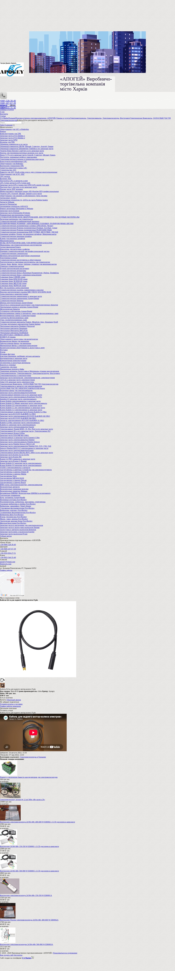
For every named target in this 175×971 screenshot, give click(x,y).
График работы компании (10, 706)
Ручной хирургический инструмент (14, 268)
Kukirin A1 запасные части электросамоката (18, 425)
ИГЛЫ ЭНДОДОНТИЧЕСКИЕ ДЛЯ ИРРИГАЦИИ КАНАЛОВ (26, 243)
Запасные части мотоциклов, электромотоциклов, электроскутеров (27, 378)
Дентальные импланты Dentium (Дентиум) (17, 326)
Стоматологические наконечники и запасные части (21, 296)
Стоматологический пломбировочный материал (19, 221)
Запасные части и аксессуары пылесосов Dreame (20, 527)
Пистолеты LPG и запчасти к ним (14, 181)
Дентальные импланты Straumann (13, 328)
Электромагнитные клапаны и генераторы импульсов (22, 159)
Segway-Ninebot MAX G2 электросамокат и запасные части (24, 448)
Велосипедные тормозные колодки (14, 489)
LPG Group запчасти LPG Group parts (15, 183)
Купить (3, 700)
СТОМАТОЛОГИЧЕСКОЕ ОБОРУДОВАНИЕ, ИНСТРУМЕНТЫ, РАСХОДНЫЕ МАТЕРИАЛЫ (39, 217)
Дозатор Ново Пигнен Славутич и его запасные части (22, 151)
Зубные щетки (6, 536)
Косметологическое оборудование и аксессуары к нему (22, 348)
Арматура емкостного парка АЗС (13, 168)
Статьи (3, 116)
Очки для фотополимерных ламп (13, 320)
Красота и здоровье (8, 365)
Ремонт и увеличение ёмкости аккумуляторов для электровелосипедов (29, 777)
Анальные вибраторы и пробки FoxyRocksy (18, 504)
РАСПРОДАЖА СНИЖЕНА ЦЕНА (14, 335)
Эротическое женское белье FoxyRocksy (16, 521)
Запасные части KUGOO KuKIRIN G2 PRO (18, 414)
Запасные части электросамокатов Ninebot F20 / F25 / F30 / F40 (25, 446)
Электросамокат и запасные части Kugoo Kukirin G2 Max (23, 412)
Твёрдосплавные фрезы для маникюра (15, 343)
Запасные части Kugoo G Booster (13, 461)
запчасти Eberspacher (8, 204)
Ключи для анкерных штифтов (12, 238)
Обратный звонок (13, 700)
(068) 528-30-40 (8, 100)
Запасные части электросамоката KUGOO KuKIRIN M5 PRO (25, 416)
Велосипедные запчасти (10, 487)
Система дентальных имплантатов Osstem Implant (20, 324)
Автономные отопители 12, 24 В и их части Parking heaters (24, 200)
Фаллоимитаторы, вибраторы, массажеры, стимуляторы (22, 502)
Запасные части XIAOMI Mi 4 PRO (14, 435)
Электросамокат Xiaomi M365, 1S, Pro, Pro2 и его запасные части (26, 429)
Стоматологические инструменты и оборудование (20, 260)
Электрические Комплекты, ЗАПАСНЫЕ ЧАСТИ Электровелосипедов (29, 384)
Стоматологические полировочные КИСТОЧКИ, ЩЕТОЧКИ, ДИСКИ (29, 232)
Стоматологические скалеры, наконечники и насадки (22, 290)
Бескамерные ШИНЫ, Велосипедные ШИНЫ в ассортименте (25, 493)
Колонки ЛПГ (5, 179)
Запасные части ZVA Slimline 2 (12, 138)
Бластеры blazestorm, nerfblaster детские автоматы (20, 356)
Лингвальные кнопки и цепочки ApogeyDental (19, 307)
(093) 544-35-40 (8, 107)
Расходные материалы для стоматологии (16, 219)
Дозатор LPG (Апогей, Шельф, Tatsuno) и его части (21, 194)
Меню (12, 105)
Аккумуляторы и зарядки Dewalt (13, 480)
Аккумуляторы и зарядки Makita (13, 474)
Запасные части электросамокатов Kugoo (17, 450)
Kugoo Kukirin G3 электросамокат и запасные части (21, 410)
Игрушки (4, 350)
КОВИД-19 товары (8, 337)
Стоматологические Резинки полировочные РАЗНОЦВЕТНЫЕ (26, 230)
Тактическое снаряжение (10, 495)
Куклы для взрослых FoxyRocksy (13, 517)
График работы (6, 570)
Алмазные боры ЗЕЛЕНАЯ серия (13, 281)
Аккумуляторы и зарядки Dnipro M (14, 472)
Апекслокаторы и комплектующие (14, 294)
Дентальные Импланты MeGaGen (14, 331)
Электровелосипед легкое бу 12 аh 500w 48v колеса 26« (22, 800)
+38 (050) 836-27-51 (8, 553)
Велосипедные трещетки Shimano (13, 491)
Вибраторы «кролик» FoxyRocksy (14, 510)
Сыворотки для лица (8, 367)
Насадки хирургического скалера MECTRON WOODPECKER (25, 292)
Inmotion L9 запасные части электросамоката (18, 399)
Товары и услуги (7, 110)
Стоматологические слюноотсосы (14, 253)
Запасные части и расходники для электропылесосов (21, 525)
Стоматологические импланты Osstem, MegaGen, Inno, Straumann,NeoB (29, 322)
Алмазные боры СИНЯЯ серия (12, 277)
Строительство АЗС (8, 170)
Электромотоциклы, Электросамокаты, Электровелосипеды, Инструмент (30, 373)
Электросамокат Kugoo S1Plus (12, 433)
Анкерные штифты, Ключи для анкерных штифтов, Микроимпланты (28, 234)
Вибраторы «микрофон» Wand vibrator (15, 506)
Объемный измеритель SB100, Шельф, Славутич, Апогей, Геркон (26, 146)
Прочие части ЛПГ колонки (11, 189)
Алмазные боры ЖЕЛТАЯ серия (13, 283)
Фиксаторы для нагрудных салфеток (15, 249)
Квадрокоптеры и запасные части (13, 358)
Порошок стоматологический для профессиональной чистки (24, 251)
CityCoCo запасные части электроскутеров (17, 380)
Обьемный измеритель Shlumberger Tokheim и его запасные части (26, 149)
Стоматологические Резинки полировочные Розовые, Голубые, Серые (28, 228)
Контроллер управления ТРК (12, 166)
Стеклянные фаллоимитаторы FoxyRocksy (17, 508)
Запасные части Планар (9, 211)
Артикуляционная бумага (10, 247)
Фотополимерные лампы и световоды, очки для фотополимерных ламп (29, 313)
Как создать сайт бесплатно (11, 955)
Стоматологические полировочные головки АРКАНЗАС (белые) (26, 226)
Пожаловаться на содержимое (65, 953)
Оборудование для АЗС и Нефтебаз (14, 129)
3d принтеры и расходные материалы (15, 363)
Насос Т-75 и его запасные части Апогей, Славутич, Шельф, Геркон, (28, 155)
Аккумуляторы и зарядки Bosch (13, 483)
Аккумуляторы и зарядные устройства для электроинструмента (26, 470)
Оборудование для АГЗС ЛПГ (12, 174)
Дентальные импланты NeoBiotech (14, 333)
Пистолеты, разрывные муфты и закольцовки (18, 157)
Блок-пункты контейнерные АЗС (13, 161)
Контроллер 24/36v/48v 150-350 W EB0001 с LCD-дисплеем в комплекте (29, 846)
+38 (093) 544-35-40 (8, 557)
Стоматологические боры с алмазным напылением (20, 275)
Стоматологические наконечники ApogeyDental (19, 298)
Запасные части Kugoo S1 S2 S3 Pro (14, 455)
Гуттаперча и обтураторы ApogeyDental (16, 311)
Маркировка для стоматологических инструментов (21, 245)
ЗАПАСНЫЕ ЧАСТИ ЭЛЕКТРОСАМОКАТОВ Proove (22, 388)
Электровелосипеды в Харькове (33, 757)
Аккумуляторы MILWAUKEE (12, 478)
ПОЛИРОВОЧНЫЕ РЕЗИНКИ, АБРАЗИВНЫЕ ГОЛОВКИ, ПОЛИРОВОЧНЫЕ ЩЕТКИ (36, 224)
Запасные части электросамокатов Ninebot (17, 440)
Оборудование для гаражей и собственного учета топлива (23, 196)
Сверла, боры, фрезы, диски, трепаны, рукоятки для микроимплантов (28, 264)
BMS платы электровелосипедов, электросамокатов (21, 485)
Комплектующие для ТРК (10, 134)
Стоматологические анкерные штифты (16, 236)
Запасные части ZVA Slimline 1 (12, 136)
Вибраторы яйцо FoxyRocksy (12, 515)
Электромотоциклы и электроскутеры (15, 375)
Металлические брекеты (10, 309)
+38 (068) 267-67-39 (8, 549)
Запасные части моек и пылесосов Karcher (17, 532)
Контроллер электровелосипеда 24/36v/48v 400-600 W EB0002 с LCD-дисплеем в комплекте (37, 822)
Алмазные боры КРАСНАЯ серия (13, 279)
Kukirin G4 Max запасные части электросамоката (20, 423)
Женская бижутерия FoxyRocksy (13, 523)
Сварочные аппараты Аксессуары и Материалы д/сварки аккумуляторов (29, 371)
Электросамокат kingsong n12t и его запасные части (21, 395)
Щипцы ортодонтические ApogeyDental (16, 303)
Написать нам (5, 564)
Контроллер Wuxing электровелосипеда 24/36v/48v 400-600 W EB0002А (29, 920)
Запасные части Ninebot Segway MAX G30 (17, 444)
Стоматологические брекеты (11, 301)
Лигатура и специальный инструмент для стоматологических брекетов (29, 305)
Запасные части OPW (9, 140)
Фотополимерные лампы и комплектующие (18, 316)
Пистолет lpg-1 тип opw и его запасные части (18, 187)
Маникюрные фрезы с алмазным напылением (18, 346)
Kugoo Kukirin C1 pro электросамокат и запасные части (22, 408)
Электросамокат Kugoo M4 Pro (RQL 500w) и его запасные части (26, 453)
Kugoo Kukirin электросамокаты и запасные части (20, 401)
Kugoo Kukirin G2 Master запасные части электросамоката (23, 403)
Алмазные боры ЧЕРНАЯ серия (13, 286)
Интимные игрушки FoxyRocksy (13, 500)
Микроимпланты (7, 241)
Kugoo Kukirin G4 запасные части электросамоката (20, 465)
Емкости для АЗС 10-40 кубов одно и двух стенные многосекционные (28, 172)
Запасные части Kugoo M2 (11, 457)
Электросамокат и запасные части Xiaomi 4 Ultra (20, 438)
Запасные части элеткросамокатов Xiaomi (17, 427)
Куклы (2, 352)
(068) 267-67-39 (8, 103)
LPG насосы (5, 176)
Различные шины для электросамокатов (16, 390)
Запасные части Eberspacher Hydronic (15, 213)
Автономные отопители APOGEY (14, 206)
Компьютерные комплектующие (13, 361)
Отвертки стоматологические (12, 266)
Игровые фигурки (7, 354)
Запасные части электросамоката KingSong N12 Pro (21, 397)
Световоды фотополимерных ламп (14, 318)
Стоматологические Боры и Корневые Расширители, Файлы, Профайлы (29, 273)
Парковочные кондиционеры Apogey (15, 215)
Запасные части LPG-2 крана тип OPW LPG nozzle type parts (24, 185)
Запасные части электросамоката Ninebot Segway (20, 442)
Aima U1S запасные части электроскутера (17, 382)
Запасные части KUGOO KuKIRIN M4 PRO (18, 418)
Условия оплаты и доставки (11, 704)
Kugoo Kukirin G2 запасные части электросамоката (20, 463)
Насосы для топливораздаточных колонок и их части (21, 153)
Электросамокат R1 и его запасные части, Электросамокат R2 (25, 431)
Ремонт (3, 131)
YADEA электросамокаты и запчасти (15, 468)
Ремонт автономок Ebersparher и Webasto (16, 209)
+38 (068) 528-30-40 (8, 545)
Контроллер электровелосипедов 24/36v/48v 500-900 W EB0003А (26, 944)
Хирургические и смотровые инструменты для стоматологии (25, 262)
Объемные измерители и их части (14, 144)
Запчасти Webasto (7, 202)
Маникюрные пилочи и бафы (12, 369)
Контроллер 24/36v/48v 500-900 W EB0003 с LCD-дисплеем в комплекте (29, 871)
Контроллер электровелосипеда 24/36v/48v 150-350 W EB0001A (26, 895)
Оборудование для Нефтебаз (11, 164)
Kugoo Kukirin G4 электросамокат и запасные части (21, 405)
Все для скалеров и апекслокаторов (14, 288)
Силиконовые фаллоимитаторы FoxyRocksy (18, 512)
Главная (3, 107)
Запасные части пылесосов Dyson (13, 534)
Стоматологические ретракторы (13, 271)
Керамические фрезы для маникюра (14, 341)
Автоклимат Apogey (8, 198)
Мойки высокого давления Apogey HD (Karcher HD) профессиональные (29, 191)
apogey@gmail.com (7, 562)
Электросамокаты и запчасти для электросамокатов (21, 386)
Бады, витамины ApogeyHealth (12, 498)
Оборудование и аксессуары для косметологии (19, 339)
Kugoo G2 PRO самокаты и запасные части (17, 459)
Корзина (3, 105)
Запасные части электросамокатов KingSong (18, 393)
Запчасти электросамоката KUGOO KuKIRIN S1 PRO (22, 420)
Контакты (4, 114)
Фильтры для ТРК (7, 142)
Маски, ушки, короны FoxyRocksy (14, 519)
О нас (2, 112)
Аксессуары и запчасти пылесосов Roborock (18, 530)
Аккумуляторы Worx (8, 476)
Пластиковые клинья (8, 258)
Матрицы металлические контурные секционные (20, 256)
